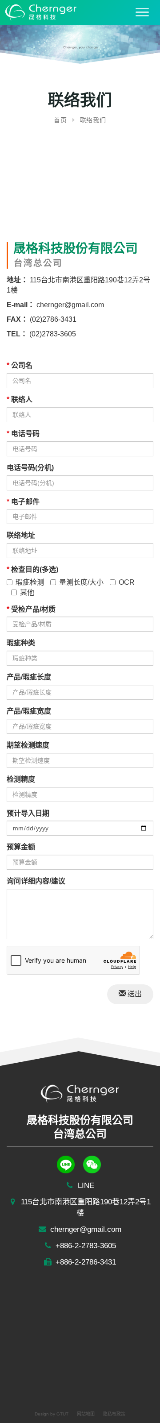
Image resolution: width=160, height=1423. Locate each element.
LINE (85, 1185)
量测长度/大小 (81, 582)
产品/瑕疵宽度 (29, 711)
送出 (134, 994)
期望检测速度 (28, 745)
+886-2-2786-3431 (84, 1262)
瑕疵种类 (21, 643)
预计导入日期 (28, 813)
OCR (127, 582)
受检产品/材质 (31, 609)
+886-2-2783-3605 (84, 1246)
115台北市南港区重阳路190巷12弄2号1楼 (85, 1207)
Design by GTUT (51, 1413)
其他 (27, 592)
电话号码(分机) (30, 467)
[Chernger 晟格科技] (38, 11)
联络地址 (21, 535)
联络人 (19, 399)
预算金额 (21, 847)
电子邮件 (23, 501)
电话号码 (23, 433)
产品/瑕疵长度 (29, 677)
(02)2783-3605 (52, 334)
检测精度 (21, 779)
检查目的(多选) (32, 569)
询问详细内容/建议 (36, 881)
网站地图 (86, 1413)
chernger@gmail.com (69, 305)
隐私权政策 (114, 1413)
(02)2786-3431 (52, 319)
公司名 (19, 365)
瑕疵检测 (30, 582)
